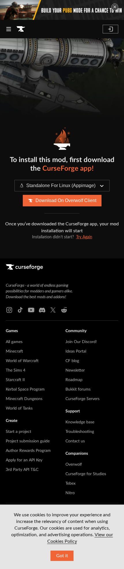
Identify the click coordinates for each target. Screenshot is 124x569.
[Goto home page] (20, 29)
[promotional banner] (62, 10)
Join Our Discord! (81, 342)
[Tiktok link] (20, 310)
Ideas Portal (75, 351)
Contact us (75, 441)
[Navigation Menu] (9, 29)
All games (14, 342)
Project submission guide (28, 441)
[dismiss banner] (114, 6)
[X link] (53, 310)
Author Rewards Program (28, 451)
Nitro (70, 493)
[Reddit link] (64, 310)
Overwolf (73, 465)
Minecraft (14, 351)
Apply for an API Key (24, 460)
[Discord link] (42, 310)
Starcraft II (15, 380)
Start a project (18, 432)
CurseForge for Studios (85, 474)
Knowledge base (79, 422)
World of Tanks (19, 408)
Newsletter (75, 370)
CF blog (72, 361)
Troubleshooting (79, 432)
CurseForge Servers (82, 399)
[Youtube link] (31, 310)
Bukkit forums (78, 389)
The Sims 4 (15, 370)
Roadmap (73, 380)
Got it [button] (62, 555)
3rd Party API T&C (22, 470)
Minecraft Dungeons (24, 399)
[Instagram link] (9, 310)
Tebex (70, 484)
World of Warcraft (22, 361)
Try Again (84, 237)
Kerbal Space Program (25, 389)
